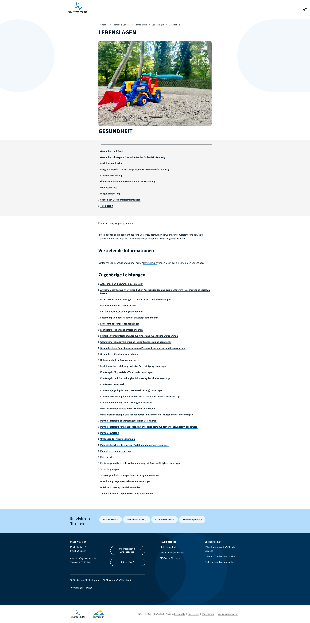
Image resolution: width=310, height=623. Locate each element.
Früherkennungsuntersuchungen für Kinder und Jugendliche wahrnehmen (139, 336)
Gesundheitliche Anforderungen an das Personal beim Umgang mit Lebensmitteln (142, 348)
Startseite (103, 24)
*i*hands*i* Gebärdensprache (220, 556)
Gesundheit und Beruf (111, 151)
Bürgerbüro (126, 562)
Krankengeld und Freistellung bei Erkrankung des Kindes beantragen (135, 378)
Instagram (94, 580)
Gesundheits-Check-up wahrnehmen (119, 354)
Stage (89, 587)
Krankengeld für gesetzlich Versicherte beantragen (126, 372)
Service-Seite (141, 24)
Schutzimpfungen (109, 469)
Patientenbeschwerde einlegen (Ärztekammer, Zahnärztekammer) (134, 445)
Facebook (126, 580)
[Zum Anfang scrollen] (304, 615)
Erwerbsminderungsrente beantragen (119, 324)
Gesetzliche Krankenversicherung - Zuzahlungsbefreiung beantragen (135, 342)
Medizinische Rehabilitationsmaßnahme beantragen (127, 408)
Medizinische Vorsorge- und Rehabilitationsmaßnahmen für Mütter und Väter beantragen (146, 414)
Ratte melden (107, 457)
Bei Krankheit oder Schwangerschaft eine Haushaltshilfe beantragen (135, 299)
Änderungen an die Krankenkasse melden (121, 284)
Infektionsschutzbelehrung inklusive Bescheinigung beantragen (133, 366)
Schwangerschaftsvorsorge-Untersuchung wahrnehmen (129, 475)
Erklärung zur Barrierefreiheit (220, 562)
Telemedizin (106, 206)
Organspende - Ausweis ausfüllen (117, 439)
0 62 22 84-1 (85, 562)
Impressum (193, 613)
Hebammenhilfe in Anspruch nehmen (119, 360)
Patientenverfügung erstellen (115, 451)
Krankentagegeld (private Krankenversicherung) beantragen (131, 390)
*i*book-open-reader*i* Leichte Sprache (221, 549)
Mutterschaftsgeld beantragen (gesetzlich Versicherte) (128, 420)
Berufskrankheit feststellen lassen (118, 305)
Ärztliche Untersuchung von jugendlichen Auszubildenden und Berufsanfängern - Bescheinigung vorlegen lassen (155, 291)
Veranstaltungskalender (172, 552)
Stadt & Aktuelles (163, 519)
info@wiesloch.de (87, 558)
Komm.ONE (179, 613)
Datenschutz (208, 613)
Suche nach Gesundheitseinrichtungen (120, 199)
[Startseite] (81, 614)
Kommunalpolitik (191, 519)
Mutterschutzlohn (109, 433)
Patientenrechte (108, 187)
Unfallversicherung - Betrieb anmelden (120, 487)
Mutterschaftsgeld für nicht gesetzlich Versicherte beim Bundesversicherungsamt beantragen (149, 427)
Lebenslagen (158, 24)
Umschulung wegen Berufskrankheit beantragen (125, 481)
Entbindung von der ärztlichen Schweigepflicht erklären (129, 317)
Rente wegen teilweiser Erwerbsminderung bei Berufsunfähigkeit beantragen (140, 463)
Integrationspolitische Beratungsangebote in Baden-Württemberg (134, 169)
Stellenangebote (168, 547)
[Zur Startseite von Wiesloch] (79, 10)
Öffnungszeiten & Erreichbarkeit (126, 550)
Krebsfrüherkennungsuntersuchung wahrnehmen (126, 402)
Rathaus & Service (121, 24)
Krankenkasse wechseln (112, 384)
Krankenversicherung (111, 175)
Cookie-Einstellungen (228, 613)
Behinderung (150, 263)
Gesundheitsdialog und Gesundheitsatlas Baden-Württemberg (132, 157)
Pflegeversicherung (110, 193)
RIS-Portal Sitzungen (170, 558)
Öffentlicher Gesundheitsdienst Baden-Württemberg (127, 181)
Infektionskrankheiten (111, 163)
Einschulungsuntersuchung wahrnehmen (121, 311)
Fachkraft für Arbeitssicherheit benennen (121, 330)
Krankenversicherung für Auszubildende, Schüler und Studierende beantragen (140, 396)
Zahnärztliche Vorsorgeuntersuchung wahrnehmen (126, 493)
